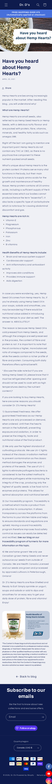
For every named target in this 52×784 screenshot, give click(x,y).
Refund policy (43, 775)
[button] (6, 4)
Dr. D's (13, 775)
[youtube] (49, 773)
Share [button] (8, 88)
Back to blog (28, 676)
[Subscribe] (42, 717)
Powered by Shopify (25, 775)
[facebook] (49, 766)
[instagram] (49, 781)
